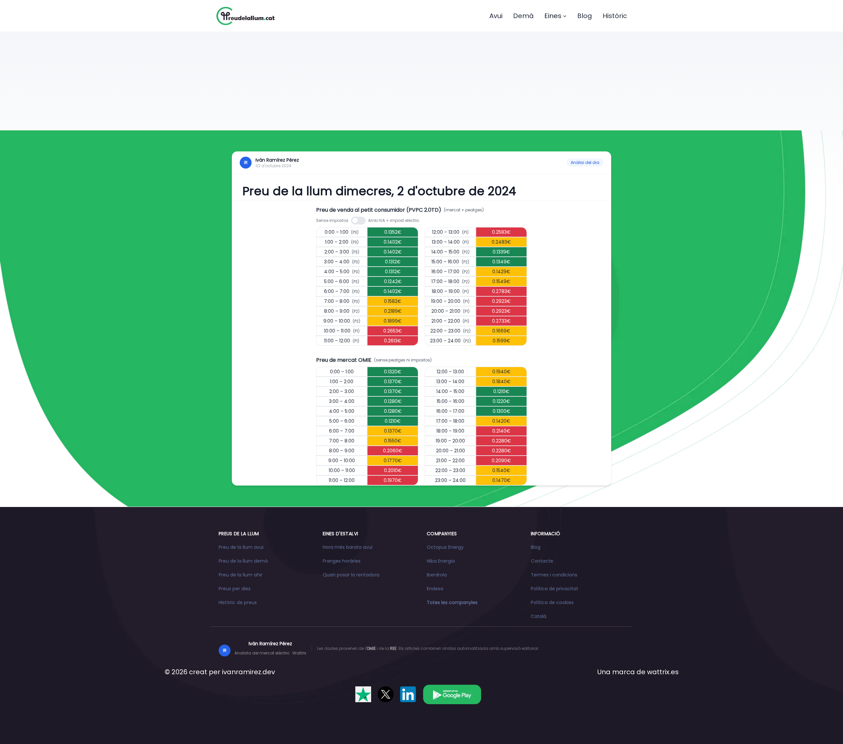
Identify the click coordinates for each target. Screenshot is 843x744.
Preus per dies (235, 588)
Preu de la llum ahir (240, 574)
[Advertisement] (421, 81)
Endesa (435, 588)
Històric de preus (238, 602)
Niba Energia (441, 561)
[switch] (358, 221)
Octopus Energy (445, 547)
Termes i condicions (554, 574)
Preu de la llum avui (241, 547)
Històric (615, 15)
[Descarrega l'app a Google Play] (451, 694)
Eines (552, 15)
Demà (523, 15)
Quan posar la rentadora (351, 574)
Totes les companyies (452, 602)
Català (538, 616)
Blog (584, 15)
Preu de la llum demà (243, 561)
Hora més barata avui (347, 547)
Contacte (542, 561)
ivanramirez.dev (248, 672)
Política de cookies (552, 602)
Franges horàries (342, 561)
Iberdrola (437, 574)
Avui (496, 15)
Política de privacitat (554, 588)
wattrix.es (663, 672)
